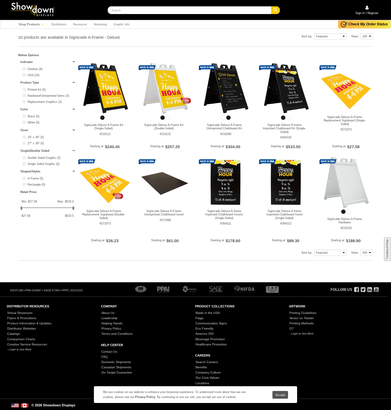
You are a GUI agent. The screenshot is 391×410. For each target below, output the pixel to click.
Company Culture (208, 372)
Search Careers (207, 362)
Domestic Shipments (116, 362)
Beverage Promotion (210, 339)
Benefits (201, 367)
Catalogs (13, 333)
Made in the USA (208, 313)
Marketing (100, 24)
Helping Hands (111, 323)
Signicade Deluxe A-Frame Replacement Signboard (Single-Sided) (345, 120)
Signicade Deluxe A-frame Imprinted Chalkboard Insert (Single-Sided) (284, 214)
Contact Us (109, 351)
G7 (291, 328)
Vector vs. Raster (301, 318)
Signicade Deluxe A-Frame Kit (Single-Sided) (103, 126)
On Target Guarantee (116, 372)
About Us (107, 313)
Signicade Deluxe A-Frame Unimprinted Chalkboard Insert (164, 212)
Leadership (109, 318)
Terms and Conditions (117, 333)
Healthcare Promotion (211, 344)
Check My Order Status (368, 24)
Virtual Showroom (20, 313)
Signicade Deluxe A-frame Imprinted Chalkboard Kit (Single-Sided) (284, 128)
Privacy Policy (111, 328)
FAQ (104, 357)
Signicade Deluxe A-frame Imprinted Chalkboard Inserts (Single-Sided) (224, 214)
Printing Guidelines (302, 313)
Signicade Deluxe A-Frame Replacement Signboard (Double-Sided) (103, 214)
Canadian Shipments (116, 367)
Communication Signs (211, 323)
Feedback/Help (387, 249)
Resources (80, 24)
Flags (199, 318)
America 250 (205, 333)
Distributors (58, 24)
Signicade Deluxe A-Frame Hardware (344, 220)
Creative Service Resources (27, 344)
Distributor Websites (21, 328)
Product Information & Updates (29, 323)
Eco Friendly (204, 328)
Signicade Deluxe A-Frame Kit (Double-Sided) (164, 126)
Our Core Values (207, 377)
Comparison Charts (21, 339)
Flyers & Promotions (21, 318)
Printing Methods (301, 323)
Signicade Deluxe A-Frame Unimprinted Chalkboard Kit (224, 126)
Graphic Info (122, 24)
